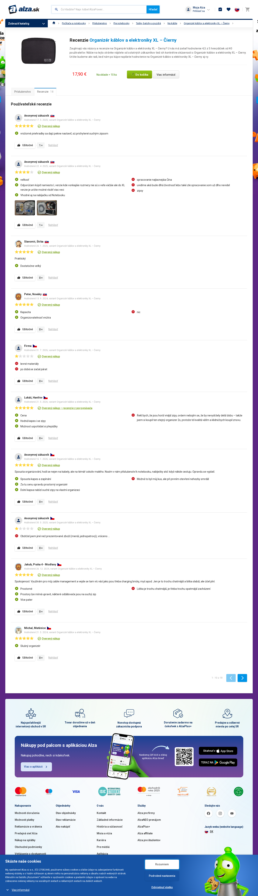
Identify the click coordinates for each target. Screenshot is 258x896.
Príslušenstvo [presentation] (22, 91)
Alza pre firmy (146, 813)
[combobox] (99, 9)
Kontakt (101, 813)
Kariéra (101, 840)
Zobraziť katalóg (18, 23)
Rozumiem (162, 864)
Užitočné (27, 145)
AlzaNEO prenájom (149, 819)
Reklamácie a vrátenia (28, 826)
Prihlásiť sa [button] (199, 11)
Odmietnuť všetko (162, 887)
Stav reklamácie (66, 819)
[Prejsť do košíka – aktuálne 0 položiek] (247, 9)
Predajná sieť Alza (26, 833)
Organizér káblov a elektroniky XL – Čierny (206, 23)
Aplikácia (102, 853)
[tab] (23, 91)
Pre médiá (103, 846)
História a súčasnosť (109, 826)
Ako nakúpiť (63, 826)
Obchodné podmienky (28, 846)
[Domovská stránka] (54, 23)
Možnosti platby (24, 819)
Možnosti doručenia (27, 813)
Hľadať (153, 9)
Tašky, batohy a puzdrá (148, 23)
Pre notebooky (121, 23)
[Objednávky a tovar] (220, 9)
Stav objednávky (66, 813)
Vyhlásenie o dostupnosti (30, 853)
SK (211, 831)
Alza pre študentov (148, 840)
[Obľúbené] (228, 9)
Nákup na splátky (25, 840)
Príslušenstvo (99, 23)
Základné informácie (110, 819)
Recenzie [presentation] (45, 91)
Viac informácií (20, 889)
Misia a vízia (104, 833)
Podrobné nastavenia (162, 875)
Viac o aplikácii (33, 766)
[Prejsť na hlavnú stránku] (23, 9)
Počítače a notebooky (74, 23)
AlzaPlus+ (143, 826)
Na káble (172, 23)
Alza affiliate (145, 833)
